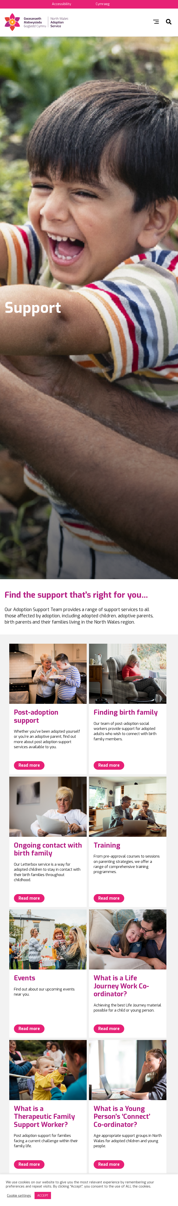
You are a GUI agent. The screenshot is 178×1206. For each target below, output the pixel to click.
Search (168, 22)
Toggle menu (156, 22)
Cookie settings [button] (19, 1196)
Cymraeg (102, 4)
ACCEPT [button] (42, 1195)
